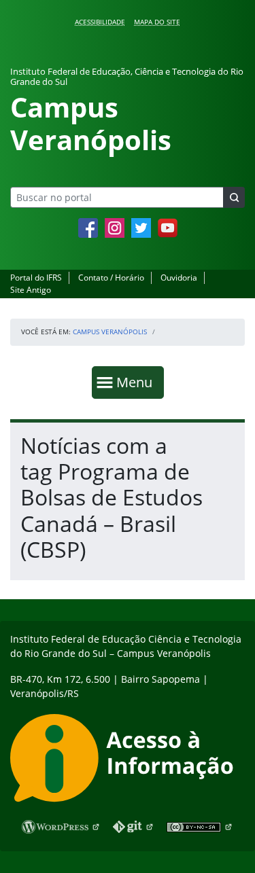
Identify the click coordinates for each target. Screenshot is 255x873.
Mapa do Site (157, 21)
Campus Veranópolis (110, 331)
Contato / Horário (111, 277)
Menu (137, 381)
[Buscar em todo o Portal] (234, 197)
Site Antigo (30, 290)
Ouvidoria (178, 277)
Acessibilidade (100, 21)
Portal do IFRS (36, 277)
